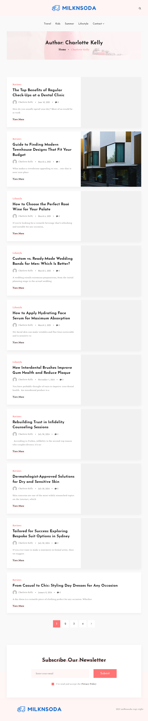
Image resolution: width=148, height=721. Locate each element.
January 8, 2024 (45, 592)
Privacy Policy (88, 684)
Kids (57, 24)
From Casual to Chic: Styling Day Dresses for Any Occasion (65, 586)
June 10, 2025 (44, 102)
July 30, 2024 (43, 434)
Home (62, 50)
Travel (47, 24)
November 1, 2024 (46, 379)
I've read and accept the (76, 684)
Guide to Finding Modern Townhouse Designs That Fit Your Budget (42, 150)
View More (18, 119)
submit (105, 673)
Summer (69, 24)
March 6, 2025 (44, 161)
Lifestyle (83, 24)
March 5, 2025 (44, 270)
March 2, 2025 (44, 325)
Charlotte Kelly (25, 102)
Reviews (17, 84)
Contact (97, 24)
